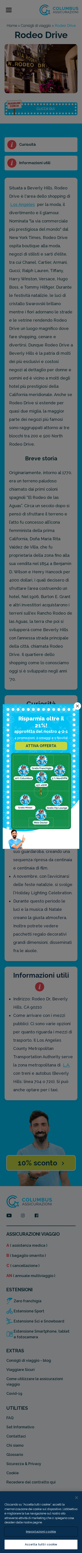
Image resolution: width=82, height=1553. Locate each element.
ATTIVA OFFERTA (41, 746)
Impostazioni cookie (41, 1531)
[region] (41, 1522)
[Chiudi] (77, 1498)
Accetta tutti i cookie (41, 1544)
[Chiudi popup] (77, 706)
